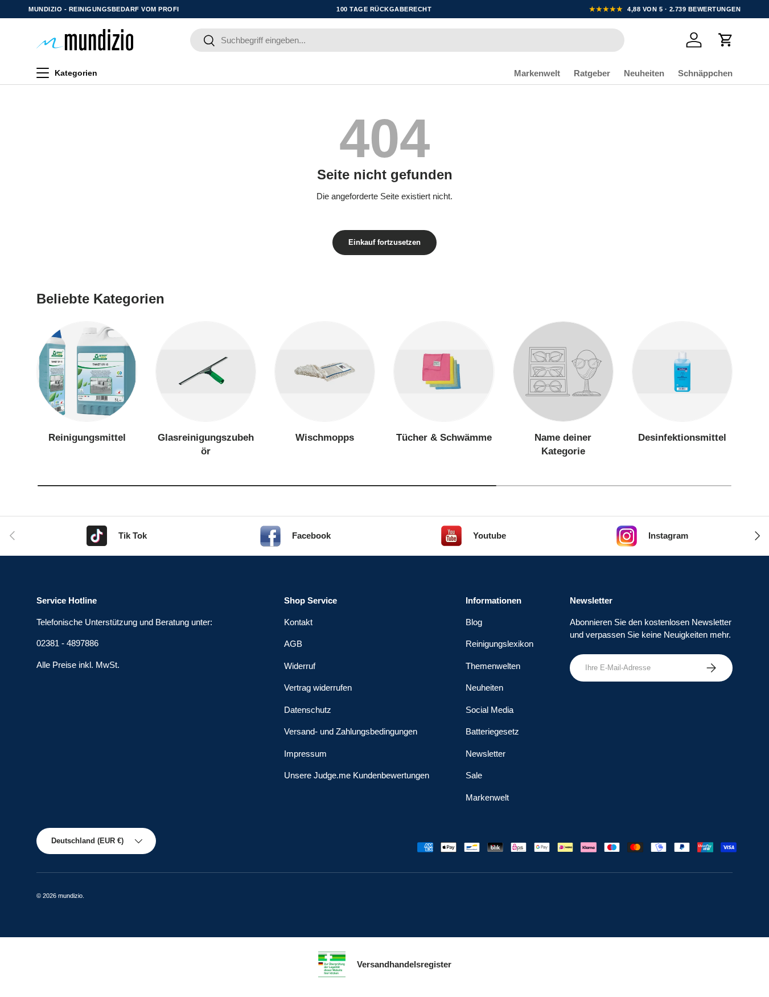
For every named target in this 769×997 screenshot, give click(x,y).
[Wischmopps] (325, 371)
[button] (725, 39)
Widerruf (299, 666)
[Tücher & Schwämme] (444, 371)
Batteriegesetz (492, 731)
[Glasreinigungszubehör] (206, 371)
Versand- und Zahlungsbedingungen (350, 731)
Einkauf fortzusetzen (384, 242)
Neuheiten (644, 73)
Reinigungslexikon (499, 644)
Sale (474, 775)
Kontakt (298, 622)
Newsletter (485, 753)
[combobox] (407, 40)
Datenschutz (307, 710)
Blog (474, 622)
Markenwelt (537, 73)
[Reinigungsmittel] (87, 371)
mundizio (70, 895)
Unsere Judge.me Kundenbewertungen (356, 775)
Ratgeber (592, 73)
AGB (293, 644)
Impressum (305, 753)
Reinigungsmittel (87, 437)
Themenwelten (493, 666)
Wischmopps (324, 437)
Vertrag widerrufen (318, 687)
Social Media (489, 710)
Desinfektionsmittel (682, 437)
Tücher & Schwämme (444, 437)
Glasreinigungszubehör (206, 444)
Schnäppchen (705, 73)
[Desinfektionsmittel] (682, 371)
